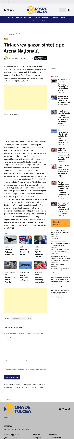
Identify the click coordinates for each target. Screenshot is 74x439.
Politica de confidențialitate (54, 436)
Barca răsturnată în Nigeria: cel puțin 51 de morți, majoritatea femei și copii (63, 136)
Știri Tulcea (9, 17)
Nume (6, 360)
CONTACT (62, 10)
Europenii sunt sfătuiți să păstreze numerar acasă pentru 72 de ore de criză (63, 208)
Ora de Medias (26, 429)
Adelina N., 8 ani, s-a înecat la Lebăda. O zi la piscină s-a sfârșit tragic (60, 232)
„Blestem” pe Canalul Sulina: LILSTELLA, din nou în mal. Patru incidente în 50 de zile (60, 258)
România (62, 17)
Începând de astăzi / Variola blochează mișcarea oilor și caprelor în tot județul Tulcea (64, 117)
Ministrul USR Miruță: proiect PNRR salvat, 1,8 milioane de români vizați (64, 100)
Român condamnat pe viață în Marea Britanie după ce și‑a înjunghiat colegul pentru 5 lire (63, 189)
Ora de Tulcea (14, 58)
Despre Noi (7, 2)
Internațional (30, 21)
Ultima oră (19, 17)
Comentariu (7, 338)
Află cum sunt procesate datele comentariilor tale (23, 387)
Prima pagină (9, 34)
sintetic (29, 318)
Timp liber (55, 17)
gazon (24, 318)
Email (28, 360)
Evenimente (27, 17)
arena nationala (16, 318)
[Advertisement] (25, 97)
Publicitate (45, 21)
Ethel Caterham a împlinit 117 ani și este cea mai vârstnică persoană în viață (64, 170)
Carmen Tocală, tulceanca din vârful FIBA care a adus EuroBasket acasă (60, 243)
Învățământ (45, 17)
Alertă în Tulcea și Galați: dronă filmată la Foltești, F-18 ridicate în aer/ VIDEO (64, 85)
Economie (37, 17)
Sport (38, 21)
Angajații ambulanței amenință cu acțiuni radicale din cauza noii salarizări (64, 153)
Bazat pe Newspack (37, 436)
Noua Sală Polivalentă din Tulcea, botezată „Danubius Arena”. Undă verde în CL (60, 292)
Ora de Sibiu (7, 429)
